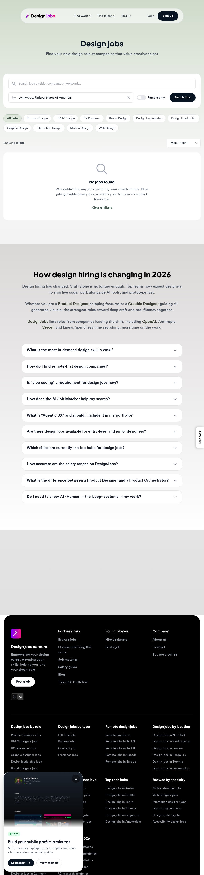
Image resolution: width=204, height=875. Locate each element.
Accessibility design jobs (169, 821)
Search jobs (183, 97)
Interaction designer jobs (169, 801)
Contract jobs (67, 748)
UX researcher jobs (24, 748)
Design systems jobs (166, 815)
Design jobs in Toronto (168, 761)
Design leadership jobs (26, 761)
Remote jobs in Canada (121, 754)
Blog (124, 15)
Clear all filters (102, 207)
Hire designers (116, 639)
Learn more (18, 862)
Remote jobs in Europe (120, 761)
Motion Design (80, 128)
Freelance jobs (68, 754)
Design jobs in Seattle (120, 795)
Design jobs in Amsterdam (123, 821)
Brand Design (118, 118)
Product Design (37, 118)
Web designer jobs (165, 795)
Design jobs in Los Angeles (171, 768)
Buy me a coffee (165, 654)
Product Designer (73, 304)
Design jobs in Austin (119, 788)
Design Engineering (149, 118)
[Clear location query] (130, 97)
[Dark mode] (14, 697)
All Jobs (12, 118)
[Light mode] (20, 697)
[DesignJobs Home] (40, 16)
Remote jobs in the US (120, 741)
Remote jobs (66, 741)
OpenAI (149, 322)
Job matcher (67, 659)
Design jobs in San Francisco (172, 741)
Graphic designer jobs (26, 754)
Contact (159, 647)
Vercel (47, 327)
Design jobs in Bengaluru (169, 754)
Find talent (104, 15)
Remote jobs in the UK (120, 748)
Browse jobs (67, 639)
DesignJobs (37, 322)
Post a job (23, 681)
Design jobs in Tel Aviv (120, 808)
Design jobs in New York (169, 735)
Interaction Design (49, 128)
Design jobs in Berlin (119, 801)
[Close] (76, 779)
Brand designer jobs (24, 768)
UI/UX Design (66, 118)
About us (160, 639)
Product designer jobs (26, 735)
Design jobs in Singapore (122, 815)
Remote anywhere (117, 735)
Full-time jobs (67, 735)
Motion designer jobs (167, 788)
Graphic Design (17, 128)
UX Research (91, 118)
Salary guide (67, 667)
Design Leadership (183, 118)
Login (150, 15)
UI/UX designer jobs (24, 741)
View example (49, 862)
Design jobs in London (168, 748)
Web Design (107, 128)
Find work (81, 15)
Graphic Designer (143, 304)
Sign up (168, 15)
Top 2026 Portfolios (72, 682)
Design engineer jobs (167, 808)
